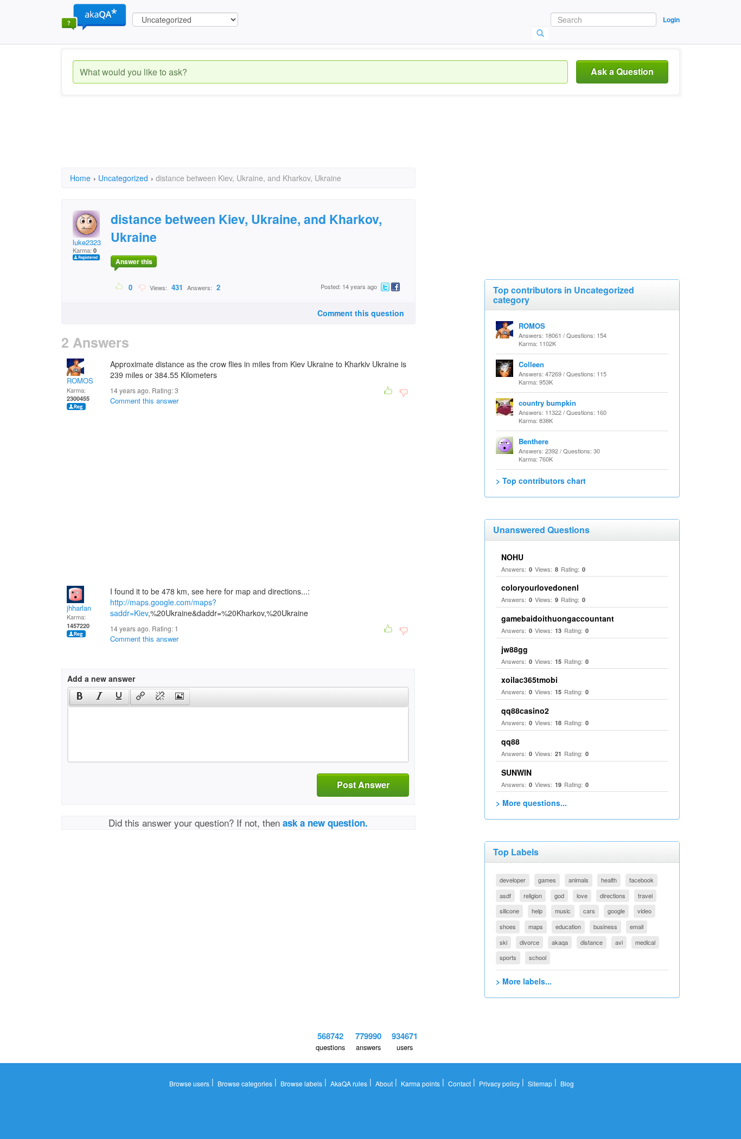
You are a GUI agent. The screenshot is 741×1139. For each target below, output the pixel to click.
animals (578, 879)
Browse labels (301, 1083)
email (636, 926)
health (609, 879)
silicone (509, 910)
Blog (567, 1083)
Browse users (189, 1083)
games (547, 879)
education (568, 926)
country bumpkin (547, 403)
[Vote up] (119, 287)
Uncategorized (123, 177)
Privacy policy (499, 1083)
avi (619, 942)
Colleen (531, 364)
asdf (505, 895)
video (644, 910)
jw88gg (514, 649)
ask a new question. (325, 822)
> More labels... (524, 981)
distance (591, 942)
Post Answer (363, 784)
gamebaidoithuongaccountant (557, 618)
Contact (459, 1083)
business (605, 926)
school (537, 957)
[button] (79, 697)
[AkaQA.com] (94, 16)
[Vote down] (141, 287)
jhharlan (79, 608)
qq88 (510, 741)
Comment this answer (144, 400)
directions (612, 895)
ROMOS (80, 380)
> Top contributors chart (541, 480)
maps (535, 926)
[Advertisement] (258, 141)
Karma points (420, 1083)
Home (80, 177)
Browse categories (245, 1083)
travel (645, 895)
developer (513, 879)
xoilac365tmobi (529, 679)
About (384, 1083)
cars (589, 910)
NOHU (512, 557)
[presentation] (80, 697)
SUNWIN (516, 772)
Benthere (533, 441)
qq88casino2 (525, 710)
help (537, 910)
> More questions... (531, 802)
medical (645, 942)
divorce (529, 942)
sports (508, 957)
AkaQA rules (348, 1083)
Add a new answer (101, 678)
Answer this (134, 261)
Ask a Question (622, 71)
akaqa (560, 942)
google (616, 910)
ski (503, 942)
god (559, 895)
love (582, 895)
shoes (508, 926)
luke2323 (87, 242)
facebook (641, 879)
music (563, 910)
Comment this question (360, 313)
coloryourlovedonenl (540, 587)
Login (671, 19)
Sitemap (540, 1083)
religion (532, 895)
